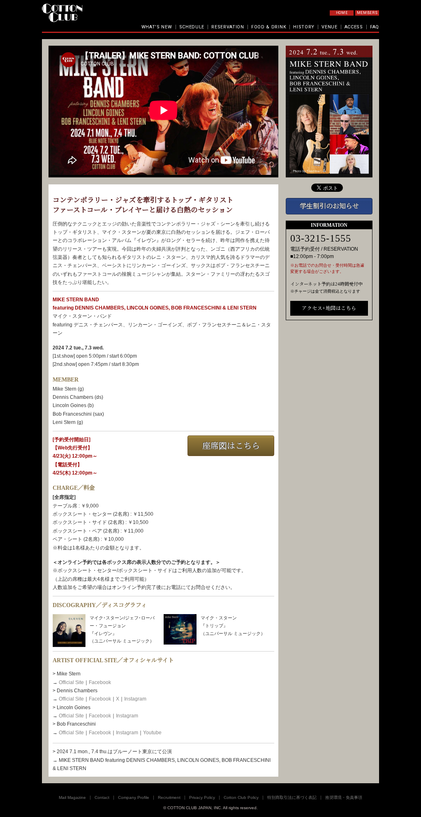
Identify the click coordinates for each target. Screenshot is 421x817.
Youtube (152, 733)
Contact (102, 797)
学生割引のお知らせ (329, 206)
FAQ (374, 27)
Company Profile (133, 797)
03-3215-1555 (320, 238)
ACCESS (354, 27)
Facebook (100, 682)
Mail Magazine (72, 797)
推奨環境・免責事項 (343, 797)
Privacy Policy (202, 797)
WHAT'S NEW (156, 27)
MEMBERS (367, 13)
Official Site (71, 682)
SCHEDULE (192, 27)
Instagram (135, 699)
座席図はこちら (231, 445)
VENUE (330, 27)
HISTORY (304, 27)
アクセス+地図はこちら (329, 308)
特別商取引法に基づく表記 (292, 797)
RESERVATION (227, 27)
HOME (342, 13)
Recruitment (169, 797)
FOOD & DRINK (268, 27)
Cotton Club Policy (241, 797)
